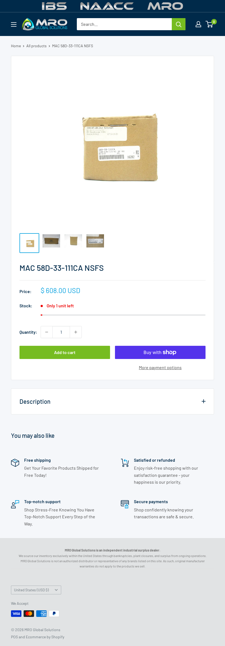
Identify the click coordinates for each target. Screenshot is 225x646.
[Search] (178, 24)
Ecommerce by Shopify (45, 636)
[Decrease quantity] (46, 332)
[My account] (198, 24)
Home (16, 45)
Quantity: (28, 332)
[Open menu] (13, 24)
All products (36, 45)
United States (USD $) (31, 589)
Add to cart (64, 352)
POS (14, 636)
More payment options (160, 367)
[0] (209, 24)
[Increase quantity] (75, 332)
